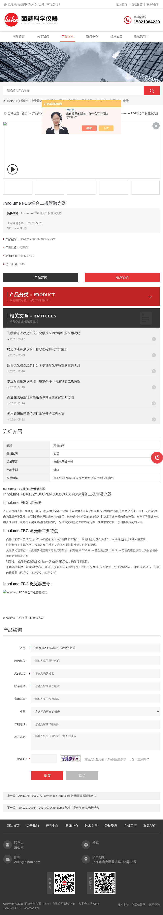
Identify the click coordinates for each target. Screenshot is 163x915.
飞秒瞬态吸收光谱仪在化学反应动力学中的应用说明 (43, 333)
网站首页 (19, 36)
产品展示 (68, 36)
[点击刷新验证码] (71, 758)
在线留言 (137, 4)
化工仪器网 (139, 904)
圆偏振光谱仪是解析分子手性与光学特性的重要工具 (43, 365)
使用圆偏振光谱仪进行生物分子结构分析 (35, 413)
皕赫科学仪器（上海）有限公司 (38, 4)
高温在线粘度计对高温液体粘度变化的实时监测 (40, 397)
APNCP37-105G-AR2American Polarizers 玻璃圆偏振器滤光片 (57, 795)
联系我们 (152, 4)
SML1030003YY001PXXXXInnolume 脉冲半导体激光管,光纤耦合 (58, 807)
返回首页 (121, 4)
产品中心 (52, 825)
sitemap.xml (32, 907)
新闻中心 (92, 36)
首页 (24, 113)
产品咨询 (40, 277)
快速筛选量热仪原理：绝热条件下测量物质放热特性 (43, 381)
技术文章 (116, 36)
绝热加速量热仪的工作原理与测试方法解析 (37, 349)
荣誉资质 (111, 825)
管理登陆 (154, 904)
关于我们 (43, 36)
